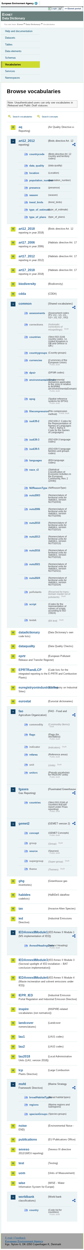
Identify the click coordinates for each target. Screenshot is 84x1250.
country (33, 1210)
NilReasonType (38, 488)
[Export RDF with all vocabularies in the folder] (73, 145)
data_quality (36, 165)
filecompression (38, 411)
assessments (37, 313)
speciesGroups (38, 1114)
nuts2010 (34, 522)
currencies (35, 360)
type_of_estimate (38, 209)
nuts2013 (34, 536)
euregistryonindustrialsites (33, 687)
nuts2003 (34, 495)
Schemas (10, 57)
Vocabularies (13, 64)
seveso (24, 1149)
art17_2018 (27, 270)
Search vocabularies (22, 116)
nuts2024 (34, 578)
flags (32, 734)
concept (34, 833)
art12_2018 (27, 228)
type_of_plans (37, 217)
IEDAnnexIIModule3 (33, 960)
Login (54, 8)
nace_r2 (34, 469)
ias (21, 908)
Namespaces (12, 77)
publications (28, 1139)
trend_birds (36, 202)
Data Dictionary (33, 24)
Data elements (13, 51)
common (25, 303)
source (33, 851)
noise (23, 1125)
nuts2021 (34, 564)
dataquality (27, 646)
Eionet (20, 24)
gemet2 (24, 823)
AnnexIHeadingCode (38, 945)
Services (10, 71)
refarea (33, 754)
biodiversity (27, 283)
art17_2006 (27, 242)
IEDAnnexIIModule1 (33, 932)
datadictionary (29, 632)
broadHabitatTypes (38, 1097)
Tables (9, 44)
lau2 (22, 1046)
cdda (22, 293)
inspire (24, 1009)
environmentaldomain (38, 379)
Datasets (10, 37)
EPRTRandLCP (30, 669)
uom (22, 1173)
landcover (26, 1022)
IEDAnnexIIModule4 (33, 977)
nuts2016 (34, 550)
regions (33, 1104)
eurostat (25, 701)
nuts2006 (34, 509)
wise (22, 1183)
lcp (21, 1070)
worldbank (26, 1196)
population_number (38, 180)
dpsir (32, 372)
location (34, 173)
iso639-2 (34, 421)
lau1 (22, 1036)
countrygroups (38, 352)
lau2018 (24, 1056)
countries (35, 337)
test (21, 1163)
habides (24, 894)
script (32, 604)
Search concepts (50, 116)
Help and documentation (18, 31)
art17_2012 (27, 256)
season (33, 195)
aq (20, 127)
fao (21, 711)
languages (35, 460)
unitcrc (33, 772)
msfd (22, 1084)
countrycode (36, 154)
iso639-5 (34, 449)
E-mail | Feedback (15, 1237)
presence (34, 187)
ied (21, 918)
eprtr (22, 656)
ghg (21, 881)
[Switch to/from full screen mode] (61, 9)
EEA (21, 3)
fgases (24, 789)
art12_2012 (27, 140)
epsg (32, 398)
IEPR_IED (26, 995)
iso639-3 (34, 439)
